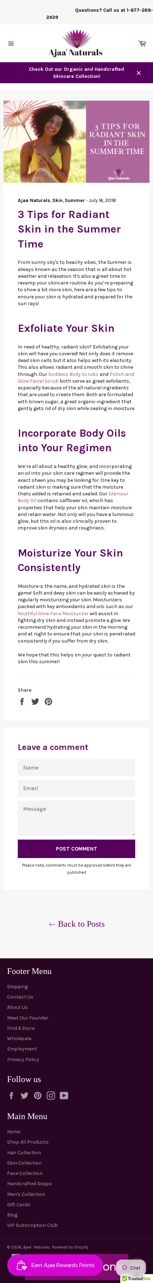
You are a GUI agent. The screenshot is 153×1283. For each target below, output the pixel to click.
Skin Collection (24, 1163)
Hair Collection (24, 1153)
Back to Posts (80, 923)
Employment (22, 1049)
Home (13, 1132)
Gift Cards (18, 1205)
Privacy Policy (23, 1059)
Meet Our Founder (27, 1018)
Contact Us (20, 997)
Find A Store (21, 1028)
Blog (12, 1215)
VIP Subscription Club (32, 1225)
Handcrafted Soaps (29, 1184)
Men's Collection (26, 1194)
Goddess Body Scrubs (73, 374)
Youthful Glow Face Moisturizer (54, 614)
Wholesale (19, 1039)
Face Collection (25, 1173)
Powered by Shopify (70, 1247)
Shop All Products (28, 1142)
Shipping (17, 987)
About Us (17, 1007)
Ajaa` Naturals (36, 1247)
